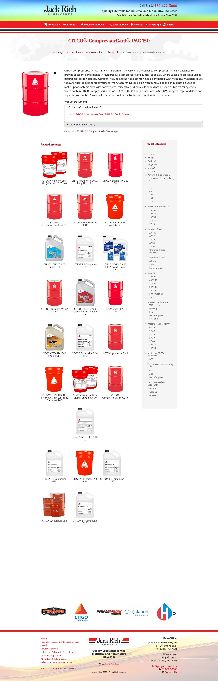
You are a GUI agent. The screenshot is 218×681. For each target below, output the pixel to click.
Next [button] (174, 614)
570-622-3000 (165, 5)
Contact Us (171, 672)
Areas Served (120, 24)
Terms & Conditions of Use (53, 668)
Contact (138, 24)
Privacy (72, 668)
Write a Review (110, 664)
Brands (71, 24)
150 (122, 52)
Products (53, 24)
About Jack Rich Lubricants (53, 659)
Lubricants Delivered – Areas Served (58, 652)
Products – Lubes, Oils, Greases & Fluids (60, 642)
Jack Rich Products (71, 52)
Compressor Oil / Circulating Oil (101, 52)
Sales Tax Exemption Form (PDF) (56, 662)
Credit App (155, 24)
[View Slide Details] (53, 612)
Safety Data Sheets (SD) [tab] (81, 124)
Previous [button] (44, 614)
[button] (55, 73)
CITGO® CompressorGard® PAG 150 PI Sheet (101, 114)
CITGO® (84, 131)
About (170, 24)
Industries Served (94, 24)
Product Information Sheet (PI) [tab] (85, 107)
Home (56, 52)
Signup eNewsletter (166, 666)
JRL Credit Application (51, 655)
